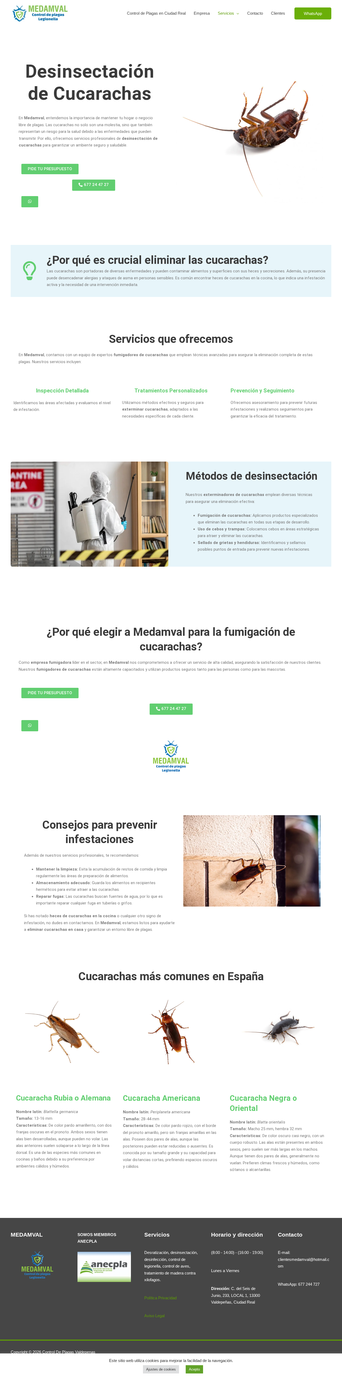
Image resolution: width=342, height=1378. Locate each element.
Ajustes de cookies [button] (161, 1369)
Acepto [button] (194, 1369)
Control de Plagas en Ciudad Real (156, 13)
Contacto (255, 13)
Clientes (278, 13)
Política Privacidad (160, 1298)
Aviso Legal (154, 1315)
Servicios (226, 13)
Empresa (202, 13)
